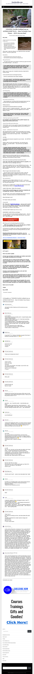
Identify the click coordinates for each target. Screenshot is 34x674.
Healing (4, 638)
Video (3, 658)
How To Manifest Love (6, 640)
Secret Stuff (4, 654)
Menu (30, 6)
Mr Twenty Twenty (21, 35)
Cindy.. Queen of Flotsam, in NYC (10, 552)
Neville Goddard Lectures (6, 650)
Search (29, 631)
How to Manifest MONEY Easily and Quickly (9, 642)
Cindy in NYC (7, 526)
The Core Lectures (5, 656)
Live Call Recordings (6, 644)
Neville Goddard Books (6, 648)
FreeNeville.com (17, 2)
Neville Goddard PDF (6, 652)
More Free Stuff (5, 646)
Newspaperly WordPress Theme (21, 672)
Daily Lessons (5, 636)
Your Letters (4, 660)
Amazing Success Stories (6, 634)
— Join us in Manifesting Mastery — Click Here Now (11, 220)
